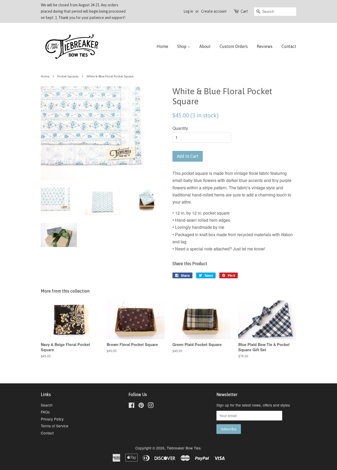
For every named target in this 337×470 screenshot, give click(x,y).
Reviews (264, 46)
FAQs (45, 411)
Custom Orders (234, 46)
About (205, 46)
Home (162, 46)
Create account (214, 11)
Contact (288, 46)
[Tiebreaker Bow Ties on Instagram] (150, 406)
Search (47, 405)
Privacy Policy (52, 419)
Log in (188, 11)
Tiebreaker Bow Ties (184, 448)
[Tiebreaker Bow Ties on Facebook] (131, 406)
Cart (244, 11)
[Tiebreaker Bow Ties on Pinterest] (141, 406)
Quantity (180, 128)
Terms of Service (54, 425)
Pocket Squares (67, 76)
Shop (182, 46)
